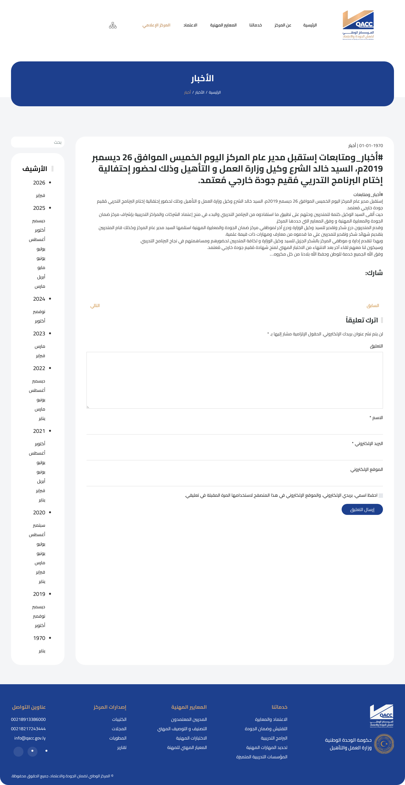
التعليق (376, 346)
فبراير (40, 195)
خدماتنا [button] (255, 25)
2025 (39, 208)
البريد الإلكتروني (367, 443)
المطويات (117, 738)
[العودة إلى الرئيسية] (358, 25)
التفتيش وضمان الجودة (266, 728)
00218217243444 (28, 728)
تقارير (121, 747)
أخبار (352, 145)
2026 (39, 182)
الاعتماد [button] (190, 25)
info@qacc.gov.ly (30, 738)
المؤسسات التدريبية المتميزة (261, 757)
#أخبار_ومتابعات (368, 194)
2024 (39, 299)
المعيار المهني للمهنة (187, 747)
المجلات (119, 728)
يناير (42, 418)
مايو (41, 267)
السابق (373, 305)
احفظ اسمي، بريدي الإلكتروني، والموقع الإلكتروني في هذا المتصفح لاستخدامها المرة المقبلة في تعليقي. (282, 495)
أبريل (41, 277)
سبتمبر (39, 525)
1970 (39, 638)
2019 (39, 594)
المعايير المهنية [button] (223, 25)
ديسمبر (38, 220)
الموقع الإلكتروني (366, 469)
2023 (39, 333)
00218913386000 (28, 719)
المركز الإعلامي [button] (156, 25)
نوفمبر (39, 311)
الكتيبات (119, 719)
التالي (95, 305)
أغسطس (37, 239)
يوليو (41, 249)
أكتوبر (40, 230)
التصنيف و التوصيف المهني (182, 728)
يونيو (41, 258)
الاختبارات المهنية (191, 738)
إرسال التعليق (362, 509)
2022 (39, 368)
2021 (39, 431)
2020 (39, 512)
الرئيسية (310, 25)
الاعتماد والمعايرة (271, 719)
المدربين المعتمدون (189, 719)
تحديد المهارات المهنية (266, 747)
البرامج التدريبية (274, 738)
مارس (40, 286)
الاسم (376, 417)
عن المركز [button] (283, 25)
